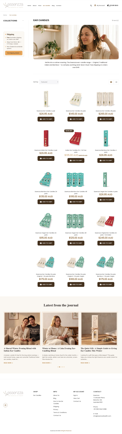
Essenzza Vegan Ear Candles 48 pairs (75, 234)
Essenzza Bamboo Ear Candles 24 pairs (46, 193)
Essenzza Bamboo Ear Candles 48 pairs (76, 193)
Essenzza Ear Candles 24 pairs (76, 111)
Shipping (56, 406)
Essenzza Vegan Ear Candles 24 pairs (46, 234)
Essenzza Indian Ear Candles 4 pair (46, 150)
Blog (53, 5)
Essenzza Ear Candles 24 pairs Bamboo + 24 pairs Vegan (106, 275)
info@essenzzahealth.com (102, 416)
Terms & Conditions (60, 412)
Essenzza (53, 431)
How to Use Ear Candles (58, 402)
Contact (58, 5)
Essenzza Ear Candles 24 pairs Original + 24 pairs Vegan (76, 275)
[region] (61, 338)
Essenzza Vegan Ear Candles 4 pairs (106, 192)
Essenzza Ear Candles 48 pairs (106, 111)
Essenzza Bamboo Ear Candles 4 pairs (106, 151)
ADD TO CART (47, 119)
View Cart (76, 398)
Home (29, 5)
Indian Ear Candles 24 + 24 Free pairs (75, 151)
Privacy (55, 409)
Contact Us (57, 415)
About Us (56, 395)
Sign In (75, 395)
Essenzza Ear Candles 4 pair (46, 111)
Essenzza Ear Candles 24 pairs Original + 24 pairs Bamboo (46, 275)
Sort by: (35, 82)
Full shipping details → (13, 53)
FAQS (39, 5)
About (35, 5)
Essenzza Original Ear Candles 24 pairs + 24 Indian (106, 234)
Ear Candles (46, 5)
